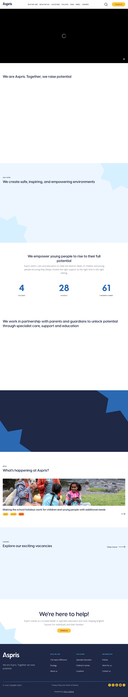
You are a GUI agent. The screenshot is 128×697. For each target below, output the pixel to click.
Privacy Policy (57, 685)
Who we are (33, 5)
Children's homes (96, 242)
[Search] (107, 4)
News (78, 5)
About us (8, 128)
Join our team (52, 128)
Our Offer (80, 654)
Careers (85, 5)
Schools (7, 242)
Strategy (53, 665)
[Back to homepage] (7, 4)
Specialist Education (84, 659)
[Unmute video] (124, 59)
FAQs (72, 5)
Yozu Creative (69, 691)
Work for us (107, 665)
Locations (55, 5)
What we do (45, 5)
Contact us (118, 4)
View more (112, 547)
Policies (65, 5)
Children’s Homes (83, 665)
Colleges (49, 242)
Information (107, 654)
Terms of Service (72, 685)
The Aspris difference (98, 128)
